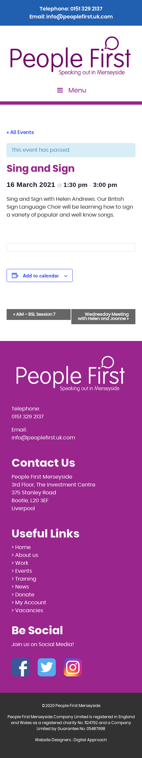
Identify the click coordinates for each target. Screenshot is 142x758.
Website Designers (53, 740)
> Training (24, 579)
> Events (22, 571)
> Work (20, 563)
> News (20, 586)
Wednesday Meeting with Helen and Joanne (103, 316)
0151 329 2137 (86, 9)
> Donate (23, 594)
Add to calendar (41, 275)
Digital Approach (90, 740)
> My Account (29, 602)
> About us (25, 555)
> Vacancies (27, 610)
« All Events (20, 132)
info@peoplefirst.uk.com (79, 16)
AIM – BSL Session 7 (34, 314)
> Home (21, 547)
